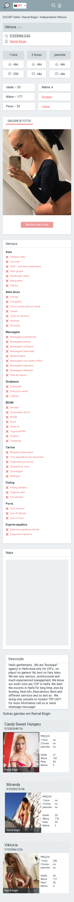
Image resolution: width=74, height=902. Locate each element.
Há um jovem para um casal (25, 306)
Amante (14, 407)
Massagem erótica (20, 341)
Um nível (14, 261)
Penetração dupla (19, 275)
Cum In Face (16, 518)
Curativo (14, 436)
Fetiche (14, 285)
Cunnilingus (16, 471)
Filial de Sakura (18, 375)
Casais (13, 311)
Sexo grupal (16, 271)
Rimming (15, 325)
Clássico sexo (17, 256)
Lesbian (14, 396)
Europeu (47, 97)
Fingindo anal (17, 492)
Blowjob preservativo (21, 452)
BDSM (13, 417)
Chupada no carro (20, 466)
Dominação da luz (20, 412)
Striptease (15, 386)
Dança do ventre (19, 391)
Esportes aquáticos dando (24, 529)
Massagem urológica (21, 346)
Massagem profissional (23, 336)
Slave (13, 421)
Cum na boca (17, 508)
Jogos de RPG (18, 431)
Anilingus (15, 476)
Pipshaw (14, 320)
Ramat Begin (30, 17)
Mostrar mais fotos (37, 224)
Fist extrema (16, 497)
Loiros (46, 106)
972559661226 (20, 36)
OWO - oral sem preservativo (25, 266)
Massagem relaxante (21, 370)
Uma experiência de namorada (26, 457)
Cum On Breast (18, 513)
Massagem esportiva (21, 365)
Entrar (60, 4)
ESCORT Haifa (11, 17)
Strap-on (15, 426)
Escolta (14, 296)
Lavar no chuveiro (19, 316)
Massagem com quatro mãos (26, 360)
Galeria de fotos (19, 120)
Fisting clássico (18, 487)
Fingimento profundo (21, 461)
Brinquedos (16, 280)
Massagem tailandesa (22, 351)
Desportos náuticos (21, 534)
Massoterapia (17, 356)
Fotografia (15, 301)
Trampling (15, 440)
